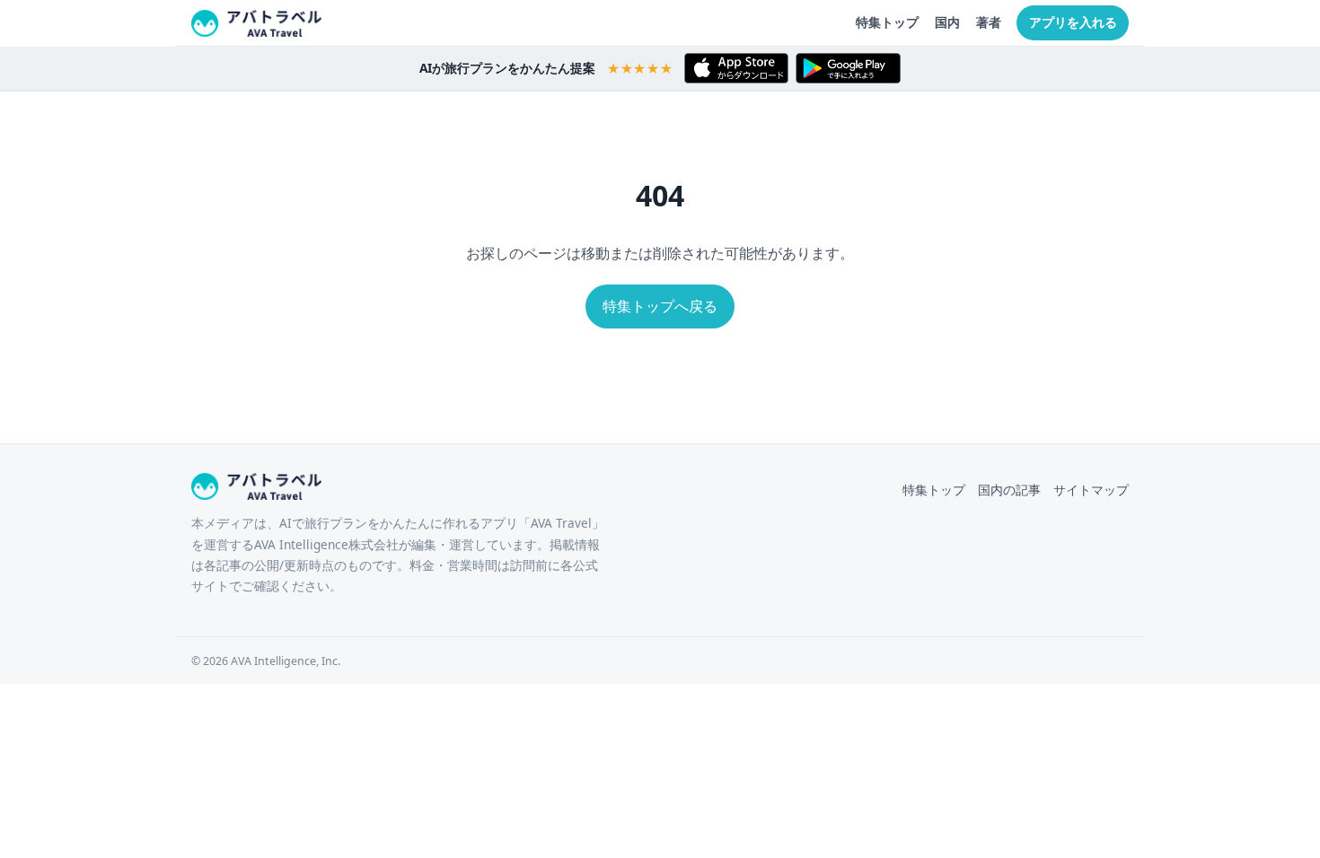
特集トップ (887, 22)
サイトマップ (1091, 489)
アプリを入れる (1073, 22)
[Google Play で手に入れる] (848, 68)
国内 (947, 22)
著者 (988, 22)
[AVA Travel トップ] (256, 23)
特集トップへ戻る (660, 306)
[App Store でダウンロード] (736, 68)
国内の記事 (1009, 489)
